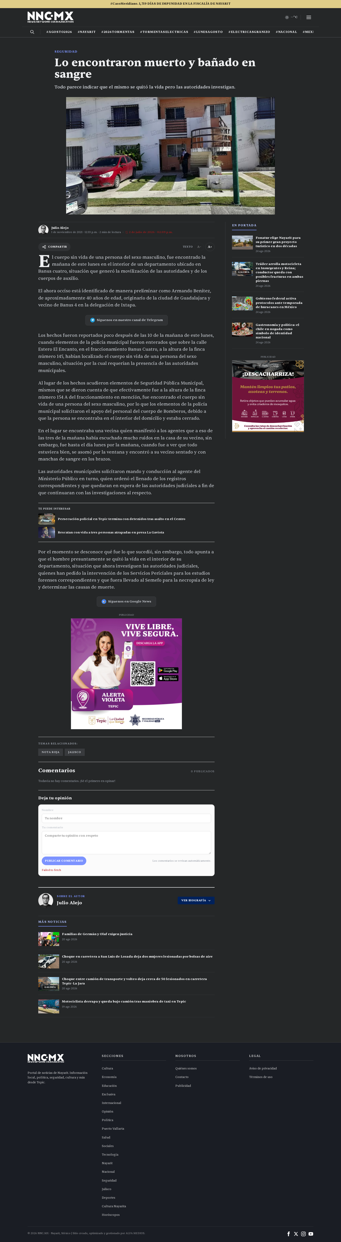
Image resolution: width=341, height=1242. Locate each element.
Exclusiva (108, 1094)
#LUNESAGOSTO (208, 32)
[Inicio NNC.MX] (51, 17)
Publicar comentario (64, 861)
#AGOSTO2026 (59, 32)
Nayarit (107, 1163)
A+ (210, 247)
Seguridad (66, 52)
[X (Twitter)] (296, 1233)
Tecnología (110, 1155)
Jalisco (106, 1189)
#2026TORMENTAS (118, 32)
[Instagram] (303, 1233)
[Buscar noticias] (32, 32)
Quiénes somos (186, 1068)
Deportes (108, 1198)
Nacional (108, 1172)
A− (199, 247)
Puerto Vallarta (113, 1129)
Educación (109, 1086)
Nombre (47, 810)
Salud (106, 1137)
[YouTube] (310, 1233)
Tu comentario (52, 827)
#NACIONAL (286, 32)
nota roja (50, 752)
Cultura (107, 1068)
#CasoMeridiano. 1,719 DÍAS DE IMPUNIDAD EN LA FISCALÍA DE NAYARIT (170, 4)
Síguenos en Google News (129, 601)
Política (107, 1120)
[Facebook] (288, 1233)
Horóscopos (111, 1215)
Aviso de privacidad (263, 1068)
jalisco (74, 752)
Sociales (108, 1146)
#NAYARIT (87, 32)
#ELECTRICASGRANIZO (249, 32)
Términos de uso (261, 1077)
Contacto (182, 1077)
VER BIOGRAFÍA (193, 900)
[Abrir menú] (308, 17)
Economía (109, 1077)
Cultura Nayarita (114, 1206)
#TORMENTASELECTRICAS (164, 32)
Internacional (111, 1103)
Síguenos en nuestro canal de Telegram (130, 320)
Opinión (107, 1111)
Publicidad (183, 1086)
